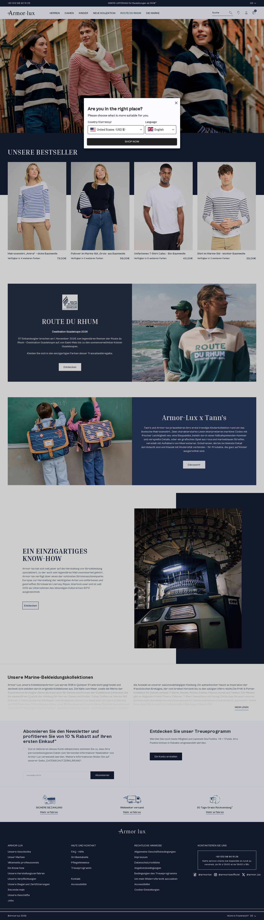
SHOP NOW (132, 141)
